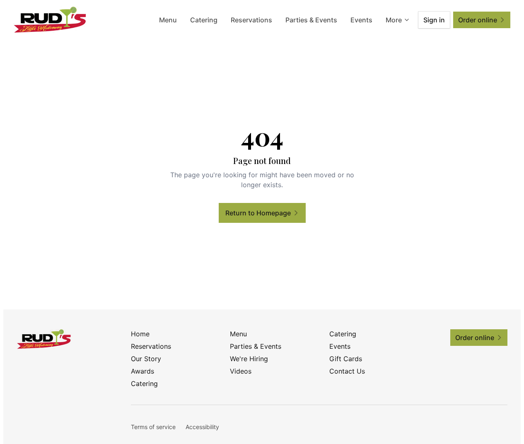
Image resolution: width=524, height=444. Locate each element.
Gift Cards (345, 359)
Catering (203, 20)
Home (140, 334)
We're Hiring (249, 359)
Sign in (434, 20)
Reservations (251, 20)
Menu (168, 20)
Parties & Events (311, 20)
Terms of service (153, 426)
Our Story (146, 359)
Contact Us (347, 371)
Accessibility (202, 426)
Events (361, 20)
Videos (240, 371)
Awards (142, 371)
